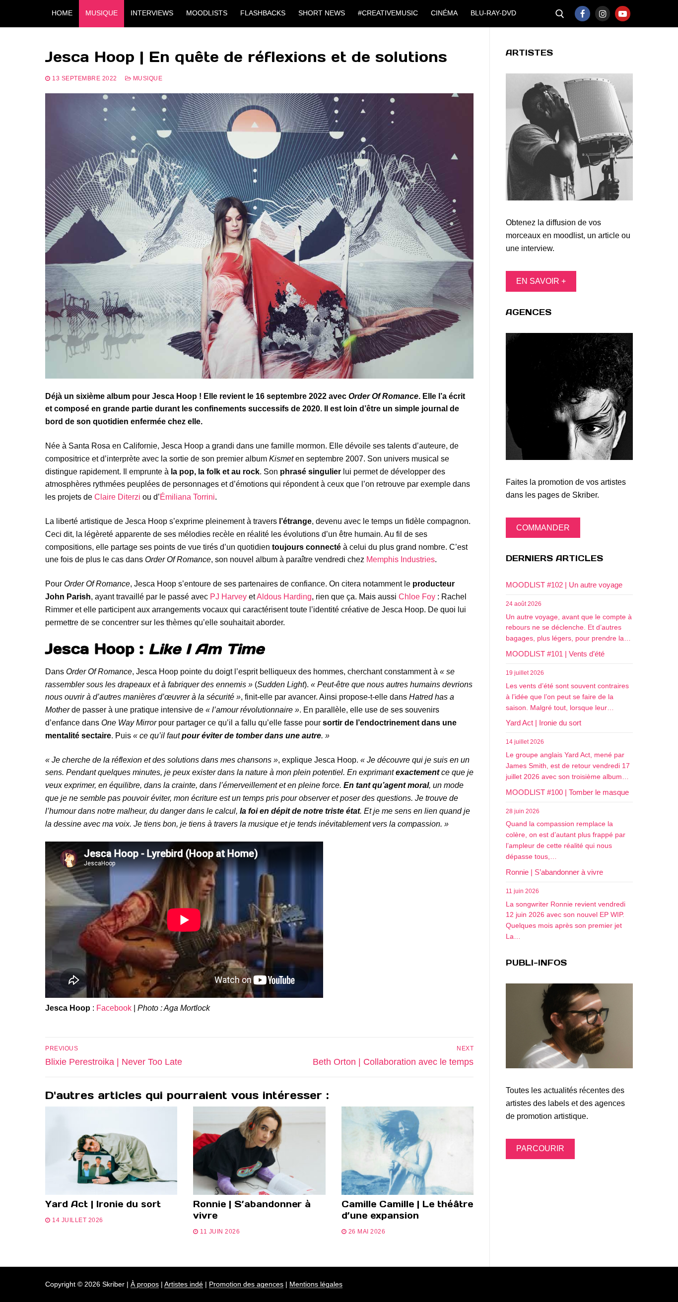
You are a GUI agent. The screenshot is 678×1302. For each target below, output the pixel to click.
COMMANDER (543, 527)
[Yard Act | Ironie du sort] (111, 1151)
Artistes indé (183, 1284)
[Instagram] (602, 13)
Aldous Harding (284, 596)
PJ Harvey (228, 596)
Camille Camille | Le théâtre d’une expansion (407, 1209)
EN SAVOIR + (541, 281)
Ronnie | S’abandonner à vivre (252, 1209)
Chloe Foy (417, 596)
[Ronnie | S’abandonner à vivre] (259, 1151)
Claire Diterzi (117, 497)
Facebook (114, 1008)
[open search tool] (559, 13)
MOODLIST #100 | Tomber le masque (567, 792)
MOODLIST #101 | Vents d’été (555, 654)
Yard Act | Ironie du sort (103, 1204)
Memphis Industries (400, 559)
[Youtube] (622, 13)
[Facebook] (582, 13)
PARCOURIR (540, 1148)
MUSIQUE (146, 78)
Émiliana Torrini (187, 497)
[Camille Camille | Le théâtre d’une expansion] (407, 1151)
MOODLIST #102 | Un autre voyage (564, 585)
